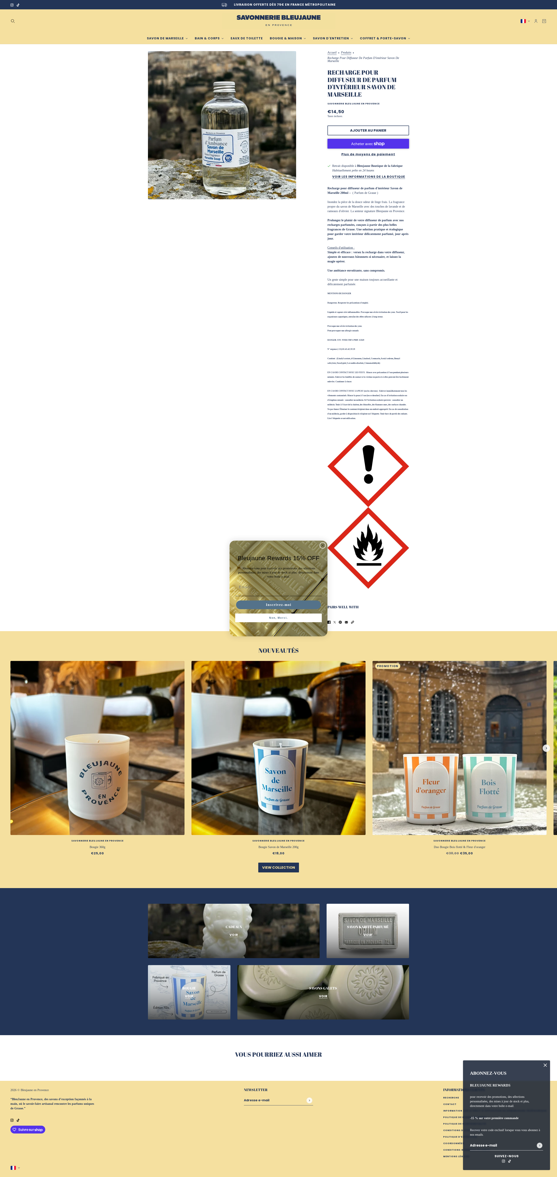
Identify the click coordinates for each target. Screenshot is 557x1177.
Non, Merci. (278, 617)
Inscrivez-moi (278, 605)
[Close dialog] (322, 545)
